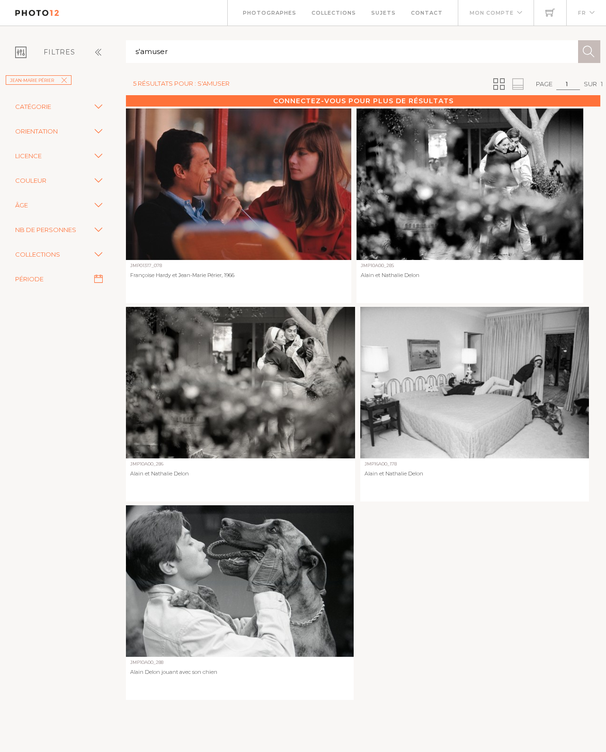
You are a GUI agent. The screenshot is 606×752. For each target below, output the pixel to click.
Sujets (383, 12)
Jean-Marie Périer (32, 80)
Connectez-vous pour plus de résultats (363, 101)
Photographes (269, 12)
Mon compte (492, 12)
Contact (427, 12)
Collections (334, 12)
